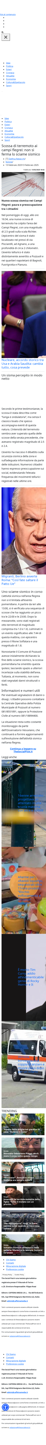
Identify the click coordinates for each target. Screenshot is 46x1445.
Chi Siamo (11, 1259)
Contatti (10, 1263)
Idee (8, 63)
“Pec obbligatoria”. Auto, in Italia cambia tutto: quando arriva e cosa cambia (21, 1226)
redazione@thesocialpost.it (19, 1336)
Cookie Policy (19, 1275)
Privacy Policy (7, 1275)
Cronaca (10, 72)
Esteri (9, 69)
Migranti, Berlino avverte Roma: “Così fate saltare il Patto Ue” (20, 580)
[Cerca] (2, 32)
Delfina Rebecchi (17, 158)
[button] (5, 1407)
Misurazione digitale (16, 1266)
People (6, 1197)
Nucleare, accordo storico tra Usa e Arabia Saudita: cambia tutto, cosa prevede (23, 363)
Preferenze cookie (15, 1269)
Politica (9, 66)
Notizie (9, 162)
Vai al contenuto (8, 14)
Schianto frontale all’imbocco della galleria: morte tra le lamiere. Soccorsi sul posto (23, 1250)
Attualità (10, 75)
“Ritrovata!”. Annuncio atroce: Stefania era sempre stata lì (19, 1178)
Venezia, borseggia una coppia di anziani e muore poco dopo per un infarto (31, 1064)
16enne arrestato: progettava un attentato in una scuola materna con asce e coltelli (31, 802)
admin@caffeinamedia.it (17, 1301)
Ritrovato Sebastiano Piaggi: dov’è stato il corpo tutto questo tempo (21, 1154)
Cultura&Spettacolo (15, 82)
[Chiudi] (6, 37)
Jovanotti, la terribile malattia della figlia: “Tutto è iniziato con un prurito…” (22, 1202)
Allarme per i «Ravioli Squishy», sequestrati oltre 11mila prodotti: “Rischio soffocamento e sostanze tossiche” (30, 890)
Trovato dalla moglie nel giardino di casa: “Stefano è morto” (22, 1130)
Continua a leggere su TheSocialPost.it (23, 750)
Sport (9, 85)
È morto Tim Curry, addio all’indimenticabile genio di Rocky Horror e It (31, 977)
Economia (11, 79)
